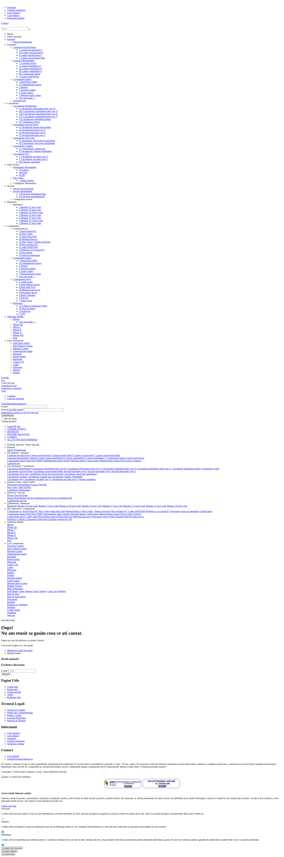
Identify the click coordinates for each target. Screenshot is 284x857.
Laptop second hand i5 (31, 52)
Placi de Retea (27, 308)
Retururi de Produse (16, 720)
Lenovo (24, 170)
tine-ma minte (10, 418)
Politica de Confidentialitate (20, 712)
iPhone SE (18, 324)
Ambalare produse (15, 744)
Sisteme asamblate (29, 162)
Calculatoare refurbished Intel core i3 (38, 111)
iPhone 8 (17, 330)
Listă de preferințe (15, 398)
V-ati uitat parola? (15, 409)
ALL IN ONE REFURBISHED (22, 439)
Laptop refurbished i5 (30, 68)
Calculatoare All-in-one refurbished (37, 143)
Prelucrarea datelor (16, 18)
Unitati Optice (13, 610)
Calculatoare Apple (29, 122)
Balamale (17, 354)
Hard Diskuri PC (28, 231)
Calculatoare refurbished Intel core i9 (37, 108)
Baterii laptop (19, 356)
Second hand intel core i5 (32, 132)
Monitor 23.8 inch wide (31, 212)
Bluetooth (17, 359)
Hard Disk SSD (28, 236)
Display (23, 87)
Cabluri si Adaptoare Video (33, 306)
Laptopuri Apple (27, 63)
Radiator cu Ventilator (17, 604)
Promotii (11, 39)
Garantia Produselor (16, 718)
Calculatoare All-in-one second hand (37, 140)
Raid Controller (27, 295)
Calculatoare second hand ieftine (35, 127)
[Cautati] (30, 29)
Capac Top (52, 591)
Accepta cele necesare (12, 848)
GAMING (12, 437)
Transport (11, 7)
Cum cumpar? (13, 13)
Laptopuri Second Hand (24, 47)
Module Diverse (14, 586)
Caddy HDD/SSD (28, 247)
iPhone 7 (17, 327)
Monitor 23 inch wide (30, 210)
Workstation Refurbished (24, 167)
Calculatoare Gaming (23, 146)
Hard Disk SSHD (28, 82)
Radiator (11, 602)
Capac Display (39, 591)
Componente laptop (29, 74)
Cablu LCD (18, 362)
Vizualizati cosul (9, 385)
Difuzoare (17, 367)
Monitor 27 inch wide (30, 218)
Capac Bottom (25, 591)
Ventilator (11, 612)
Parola (4, 409)
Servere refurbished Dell (32, 194)
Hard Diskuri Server (29, 284)
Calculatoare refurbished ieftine (35, 119)
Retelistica (18, 303)
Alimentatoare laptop (30, 84)
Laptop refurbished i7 (30, 71)
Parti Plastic (12, 591)
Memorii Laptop (20, 348)
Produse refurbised (16, 741)
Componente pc (14, 511)
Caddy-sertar (26, 282)
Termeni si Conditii (16, 710)
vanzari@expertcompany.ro (20, 759)
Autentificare (7, 403)
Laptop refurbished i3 (30, 66)
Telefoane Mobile (15, 316)
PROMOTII (13, 431)
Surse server (25, 300)
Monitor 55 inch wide (30, 223)
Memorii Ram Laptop (30, 95)
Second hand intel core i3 (32, 130)
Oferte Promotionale (22, 42)
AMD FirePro (26, 180)
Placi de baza (126, 460)
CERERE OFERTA (16, 429)
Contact (4, 23)
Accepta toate (8, 854)
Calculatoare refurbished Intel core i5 (38, 114)
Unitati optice (206, 511)
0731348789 (13, 756)
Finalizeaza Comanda (11, 388)
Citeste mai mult (8, 806)
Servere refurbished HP (32, 196)
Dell (23, 172)
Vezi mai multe (27, 98)
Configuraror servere (16, 500)
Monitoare (12, 506)
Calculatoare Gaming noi (32, 148)
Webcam (11, 615)
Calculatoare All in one (23, 138)
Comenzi (11, 396)
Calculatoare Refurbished (25, 106)
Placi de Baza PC (28, 244)
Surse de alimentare (29, 255)
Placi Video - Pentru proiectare (34, 242)
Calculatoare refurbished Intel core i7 (38, 116)
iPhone (16, 319)
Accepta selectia (9, 851)
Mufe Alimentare (15, 588)
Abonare (5, 674)
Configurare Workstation (18, 490)
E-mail (4, 406)
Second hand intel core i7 (32, 135)
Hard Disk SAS (27, 287)
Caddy (16, 364)
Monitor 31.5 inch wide (31, 220)
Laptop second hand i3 (30, 50)
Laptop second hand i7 (30, 55)
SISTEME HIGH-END (18, 434)
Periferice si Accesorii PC (32, 250)
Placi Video (26, 234)
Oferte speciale (14, 692)
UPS (22, 314)
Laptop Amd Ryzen (29, 76)
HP (22, 175)
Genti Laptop (26, 92)
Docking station (27, 90)
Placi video (18, 178)
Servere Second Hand (23, 188)
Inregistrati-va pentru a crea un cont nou (19, 412)
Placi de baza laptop (16, 596)
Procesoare (25, 252)
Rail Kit (23, 298)
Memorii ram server (29, 290)
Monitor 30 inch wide (177, 506)
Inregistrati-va (19, 403)
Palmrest (62, 591)
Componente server (22, 279)
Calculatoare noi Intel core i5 (33, 156)
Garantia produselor (16, 10)
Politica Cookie (14, 715)
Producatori (12, 689)
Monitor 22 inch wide (30, 207)
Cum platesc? (13, 15)
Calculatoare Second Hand (25, 124)
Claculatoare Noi (21, 154)
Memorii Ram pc (28, 239)
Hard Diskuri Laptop (23, 346)
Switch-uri (24, 311)
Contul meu (12, 686)
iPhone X (17, 332)
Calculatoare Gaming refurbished (35, 151)
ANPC (10, 694)
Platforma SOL (14, 697)
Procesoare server (28, 292)
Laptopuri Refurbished (23, 60)
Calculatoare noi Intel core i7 (33, 159)
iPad (15, 338)
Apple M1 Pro (14, 426)
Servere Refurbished (22, 191)
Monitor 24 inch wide (30, 215)
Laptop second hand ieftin (32, 58)
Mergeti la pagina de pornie (20, 650)
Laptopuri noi (19, 100)
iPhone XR (18, 335)
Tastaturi (137, 460)
